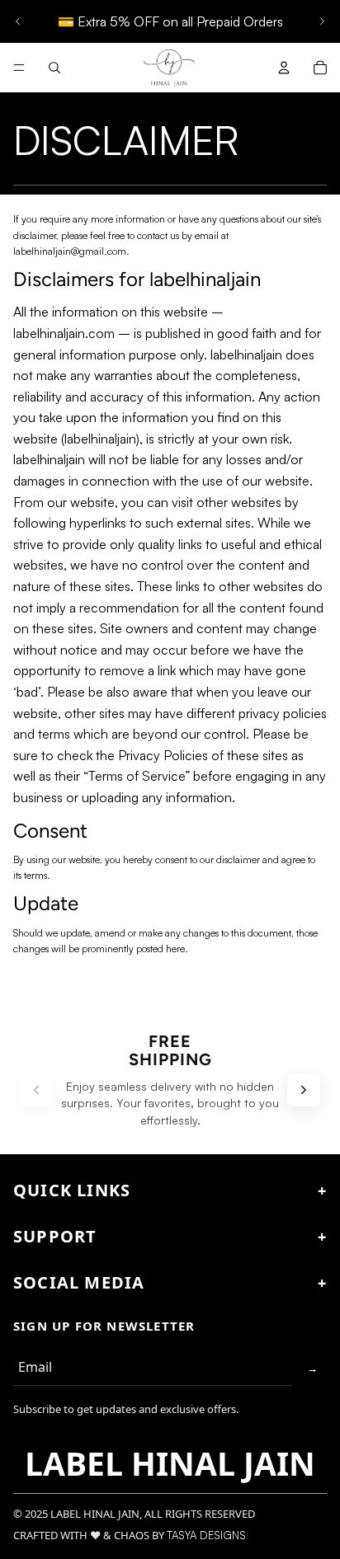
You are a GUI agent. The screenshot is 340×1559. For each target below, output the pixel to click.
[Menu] (19, 68)
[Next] (303, 1089)
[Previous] (36, 1089)
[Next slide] (322, 21)
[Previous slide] (18, 21)
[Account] (284, 67)
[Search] (54, 67)
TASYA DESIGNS (206, 1535)
